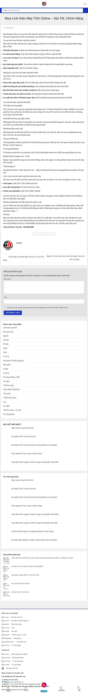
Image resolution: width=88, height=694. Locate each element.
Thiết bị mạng (8, 385)
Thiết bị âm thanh (9, 398)
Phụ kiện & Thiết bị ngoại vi (13, 361)
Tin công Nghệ (8, 28)
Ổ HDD (6, 340)
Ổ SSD (6, 344)
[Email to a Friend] (46, 234)
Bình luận (7, 279)
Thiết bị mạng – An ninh (12, 410)
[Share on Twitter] (42, 234)
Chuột (5, 369)
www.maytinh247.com (16, 682)
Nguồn (5, 336)
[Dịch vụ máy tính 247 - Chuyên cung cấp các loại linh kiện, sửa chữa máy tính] (44, 4)
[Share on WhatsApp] (34, 234)
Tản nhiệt (6, 394)
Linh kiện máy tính (10, 328)
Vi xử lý (6, 356)
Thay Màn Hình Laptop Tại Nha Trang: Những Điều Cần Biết (34, 523)
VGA (5, 352)
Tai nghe (6, 381)
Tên (5, 297)
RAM (5, 348)
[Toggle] (85, 617)
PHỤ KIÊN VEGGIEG (11, 389)
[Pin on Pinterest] (50, 234)
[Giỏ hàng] (84, 3)
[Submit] (84, 10)
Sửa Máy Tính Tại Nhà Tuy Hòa (23, 436)
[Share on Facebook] (38, 234)
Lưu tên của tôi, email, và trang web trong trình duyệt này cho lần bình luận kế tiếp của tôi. (37, 307)
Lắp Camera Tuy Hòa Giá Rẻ (22, 428)
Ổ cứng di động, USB (11, 377)
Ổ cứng (6, 373)
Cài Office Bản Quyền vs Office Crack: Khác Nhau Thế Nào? (34, 540)
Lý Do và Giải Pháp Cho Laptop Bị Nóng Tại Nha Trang (32, 531)
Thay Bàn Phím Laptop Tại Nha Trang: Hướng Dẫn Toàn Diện (34, 462)
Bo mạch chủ (8, 332)
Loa (4, 402)
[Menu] (3, 3)
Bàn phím (7, 365)
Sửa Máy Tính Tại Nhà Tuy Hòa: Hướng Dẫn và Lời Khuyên (34, 445)
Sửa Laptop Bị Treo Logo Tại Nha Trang (26, 453)
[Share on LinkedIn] (53, 234)
